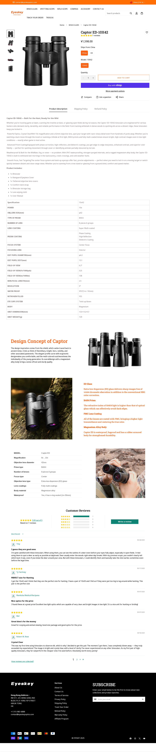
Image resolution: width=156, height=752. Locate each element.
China (85, 53)
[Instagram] (135, 738)
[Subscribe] (142, 699)
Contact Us (59, 691)
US (92, 53)
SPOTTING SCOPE (47, 9)
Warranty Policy (61, 715)
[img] (16, 540)
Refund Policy (60, 711)
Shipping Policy (61, 703)
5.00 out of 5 (37, 520)
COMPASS (74, 9)
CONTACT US (98, 9)
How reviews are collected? (22, 661)
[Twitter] (140, 738)
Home (62, 25)
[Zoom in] (70, 34)
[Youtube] (144, 738)
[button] (86, 35)
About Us (58, 687)
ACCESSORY (85, 9)
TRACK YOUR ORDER (35, 17)
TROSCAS (49, 17)
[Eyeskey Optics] (17, 13)
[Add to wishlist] (146, 32)
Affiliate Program (62, 718)
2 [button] (76, 659)
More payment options (115, 91)
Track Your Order (62, 707)
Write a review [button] (124, 521)
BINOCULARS (32, 9)
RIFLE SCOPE (62, 9)
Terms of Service (61, 695)
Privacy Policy (60, 699)
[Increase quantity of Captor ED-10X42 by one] (93, 77)
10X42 (85, 66)
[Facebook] (130, 738)
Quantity (84, 72)
